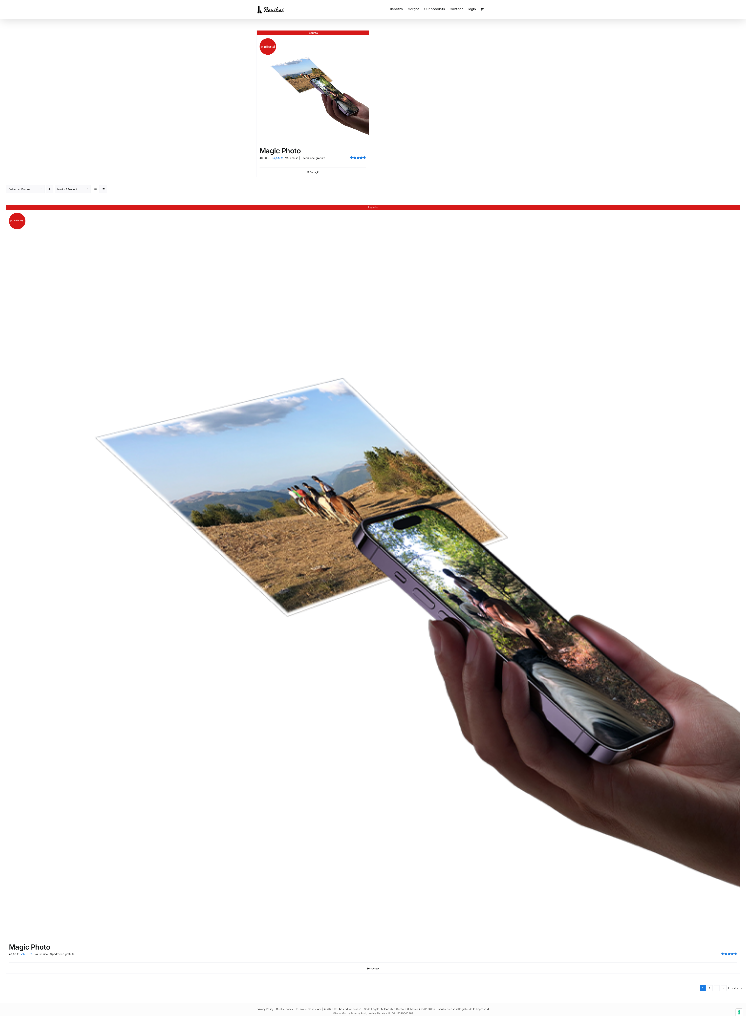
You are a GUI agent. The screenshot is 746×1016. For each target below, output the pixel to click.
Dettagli (314, 172)
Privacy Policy (265, 1009)
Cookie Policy (284, 1009)
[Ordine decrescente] (49, 189)
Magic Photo (280, 151)
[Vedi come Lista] (103, 189)
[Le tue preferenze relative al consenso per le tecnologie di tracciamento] (739, 1012)
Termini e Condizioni (308, 1009)
